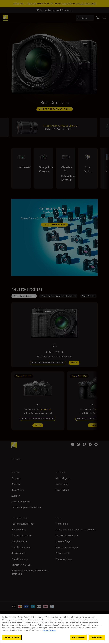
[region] (54, 628)
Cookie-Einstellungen (12, 637)
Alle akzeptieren (78, 637)
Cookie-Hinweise (49, 630)
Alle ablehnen (97, 637)
